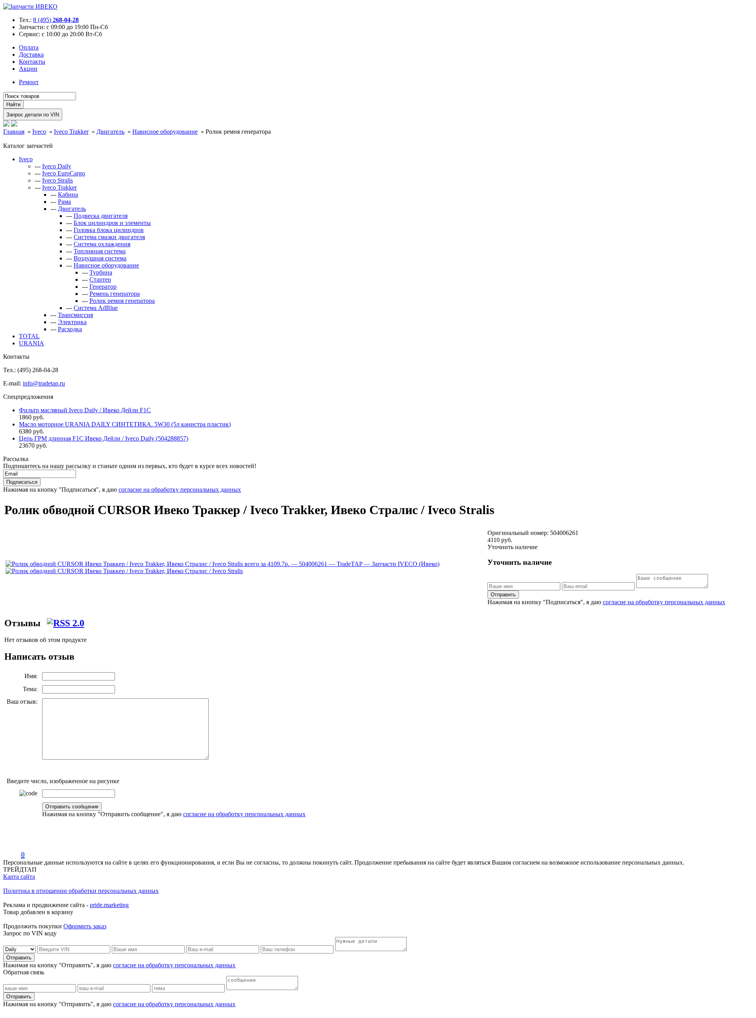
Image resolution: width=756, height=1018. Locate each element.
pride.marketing (109, 905)
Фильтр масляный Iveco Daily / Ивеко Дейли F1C (85, 410)
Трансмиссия (75, 315)
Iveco (26, 159)
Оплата (29, 47)
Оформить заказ (84, 926)
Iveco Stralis (57, 180)
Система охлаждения (102, 244)
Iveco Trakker (59, 187)
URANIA (31, 343)
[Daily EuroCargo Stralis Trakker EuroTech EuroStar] (20, 949)
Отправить (503, 595)
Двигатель (72, 208)
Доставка (31, 54)
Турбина (100, 272)
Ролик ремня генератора (122, 300)
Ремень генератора (114, 293)
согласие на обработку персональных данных (180, 489)
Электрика (72, 322)
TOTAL (29, 336)
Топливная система (100, 251)
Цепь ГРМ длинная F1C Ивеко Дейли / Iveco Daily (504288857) (103, 438)
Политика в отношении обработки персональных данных (81, 890)
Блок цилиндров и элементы (112, 222)
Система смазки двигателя (109, 237)
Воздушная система (100, 258)
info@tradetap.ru (44, 383)
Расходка (70, 329)
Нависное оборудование (106, 265)
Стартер (100, 279)
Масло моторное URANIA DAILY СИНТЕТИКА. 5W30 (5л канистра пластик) (125, 424)
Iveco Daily (56, 166)
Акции (28, 68)
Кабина (68, 194)
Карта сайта (19, 876)
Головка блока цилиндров (109, 230)
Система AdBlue (96, 307)
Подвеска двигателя (101, 215)
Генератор (103, 286)
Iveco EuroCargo (63, 173)
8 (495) (56, 20)
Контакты (32, 61)
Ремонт (29, 82)
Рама (64, 201)
